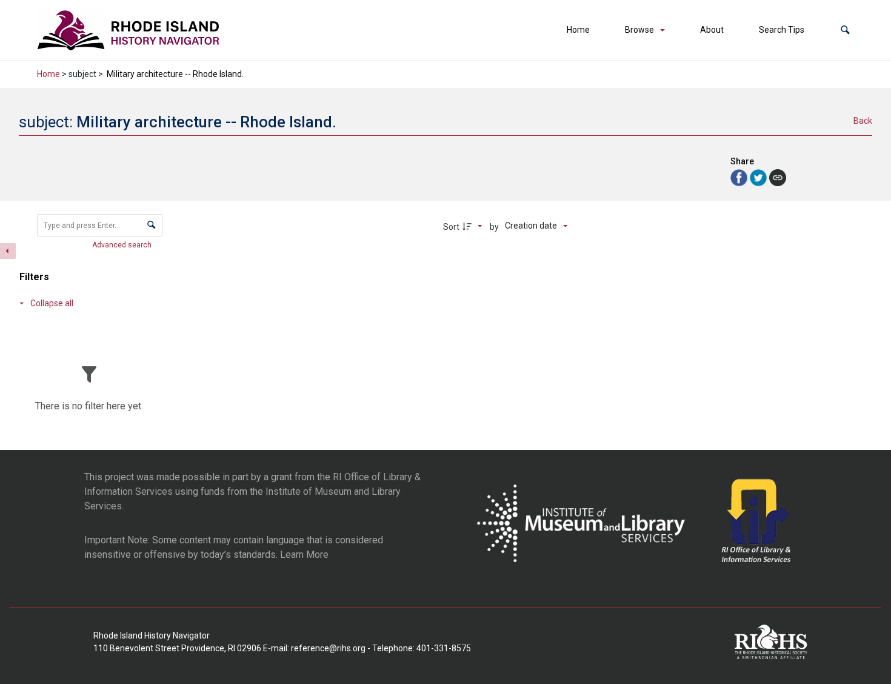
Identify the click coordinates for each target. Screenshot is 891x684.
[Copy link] (777, 177)
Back (862, 121)
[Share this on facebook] (740, 177)
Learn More (304, 554)
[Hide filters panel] (8, 251)
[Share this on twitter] (759, 177)
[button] (845, 30)
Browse (639, 30)
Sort (451, 227)
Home (578, 30)
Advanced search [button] (122, 245)
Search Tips (781, 30)
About (712, 30)
